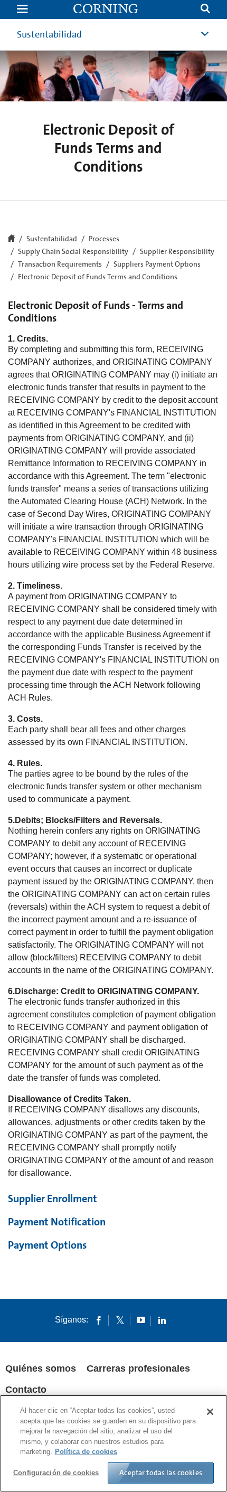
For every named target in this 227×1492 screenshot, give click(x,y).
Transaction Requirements (60, 264)
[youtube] (141, 1320)
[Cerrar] (210, 1411)
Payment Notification (57, 1222)
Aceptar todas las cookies (160, 1472)
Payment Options (47, 1245)
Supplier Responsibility (177, 252)
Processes (104, 239)
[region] (113, 1443)
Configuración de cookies (56, 1473)
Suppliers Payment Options (157, 264)
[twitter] (120, 1320)
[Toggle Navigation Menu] (22, 10)
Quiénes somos (40, 1368)
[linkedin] (162, 1320)
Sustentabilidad (49, 34)
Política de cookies (86, 1452)
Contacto (25, 1389)
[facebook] (99, 1320)
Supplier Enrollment (52, 1198)
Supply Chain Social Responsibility (73, 252)
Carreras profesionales (138, 1368)
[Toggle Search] (205, 9)
